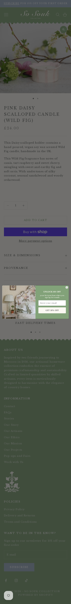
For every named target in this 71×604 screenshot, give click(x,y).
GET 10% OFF (52, 310)
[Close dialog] (67, 287)
